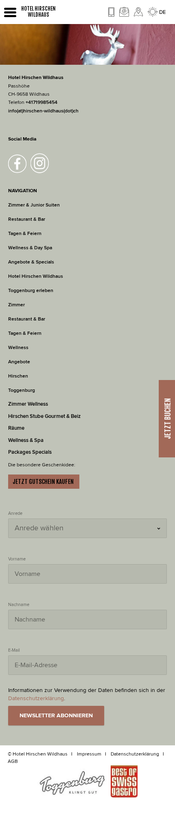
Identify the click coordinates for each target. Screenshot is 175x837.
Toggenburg (21, 390)
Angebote (19, 362)
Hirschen (18, 376)
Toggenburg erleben (30, 291)
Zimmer (16, 305)
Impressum (89, 754)
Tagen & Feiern (25, 234)
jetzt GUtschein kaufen (44, 482)
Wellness (18, 348)
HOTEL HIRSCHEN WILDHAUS (38, 12)
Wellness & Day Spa (30, 248)
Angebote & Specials (31, 262)
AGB (13, 761)
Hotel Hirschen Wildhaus (35, 276)
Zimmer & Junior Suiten (34, 205)
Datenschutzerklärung (135, 754)
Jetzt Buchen (167, 418)
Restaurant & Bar (26, 219)
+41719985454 (41, 102)
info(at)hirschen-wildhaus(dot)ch (43, 111)
